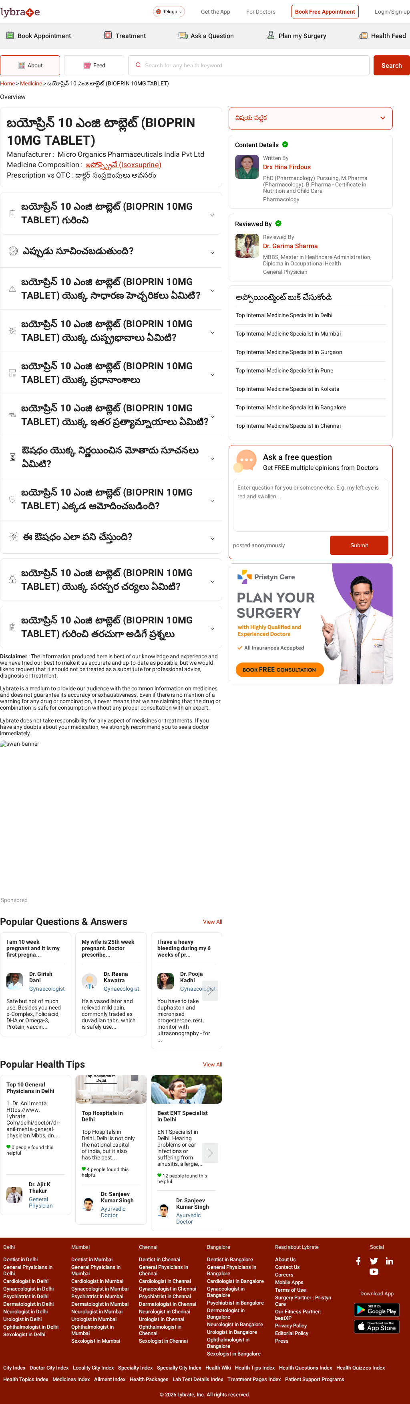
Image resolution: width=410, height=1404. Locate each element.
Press (282, 1341)
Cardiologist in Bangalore (235, 1281)
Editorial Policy (291, 1333)
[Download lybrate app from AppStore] (377, 1332)
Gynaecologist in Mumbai (100, 1289)
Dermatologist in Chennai (167, 1304)
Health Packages (149, 1379)
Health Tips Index (255, 1368)
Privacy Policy (291, 1326)
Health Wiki (218, 1368)
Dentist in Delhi (20, 1259)
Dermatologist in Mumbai (100, 1304)
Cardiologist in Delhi (25, 1281)
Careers (284, 1275)
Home (7, 83)
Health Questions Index (305, 1368)
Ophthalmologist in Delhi (30, 1327)
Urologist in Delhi (22, 1319)
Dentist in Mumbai (92, 1259)
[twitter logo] (374, 1264)
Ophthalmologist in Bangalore (228, 1343)
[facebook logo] (358, 1264)
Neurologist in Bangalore (235, 1324)
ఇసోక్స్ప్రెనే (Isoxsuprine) (123, 164)
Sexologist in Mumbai (95, 1341)
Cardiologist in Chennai (165, 1281)
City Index (14, 1368)
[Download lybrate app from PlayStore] (377, 1315)
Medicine (31, 83)
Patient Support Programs (314, 1379)
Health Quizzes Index (360, 1368)
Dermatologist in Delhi (28, 1304)
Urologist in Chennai (161, 1319)
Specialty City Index (179, 1368)
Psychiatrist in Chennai (165, 1296)
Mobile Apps (289, 1282)
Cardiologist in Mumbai (97, 1281)
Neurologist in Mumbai (97, 1312)
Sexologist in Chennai (163, 1341)
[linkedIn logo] (389, 1264)
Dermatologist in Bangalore (226, 1313)
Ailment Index (110, 1379)
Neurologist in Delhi (25, 1312)
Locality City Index (93, 1368)
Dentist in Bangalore (230, 1259)
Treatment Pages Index (254, 1379)
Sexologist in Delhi (24, 1334)
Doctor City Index (49, 1368)
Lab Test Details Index (198, 1379)
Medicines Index (71, 1379)
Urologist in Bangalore (232, 1332)
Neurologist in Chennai (164, 1312)
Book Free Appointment (325, 11)
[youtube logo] (374, 1275)
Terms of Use (290, 1290)
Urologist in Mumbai (94, 1319)
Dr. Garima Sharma (290, 246)
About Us (285, 1259)
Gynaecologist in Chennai (167, 1289)
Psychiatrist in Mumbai (97, 1296)
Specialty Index (135, 1368)
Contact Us (287, 1267)
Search (392, 65)
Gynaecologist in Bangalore (226, 1292)
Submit (359, 545)
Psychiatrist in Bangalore (235, 1303)
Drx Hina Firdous (287, 167)
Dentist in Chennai (159, 1259)
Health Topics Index (25, 1379)
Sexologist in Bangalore (234, 1354)
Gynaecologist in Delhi (28, 1289)
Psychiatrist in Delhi (25, 1296)
